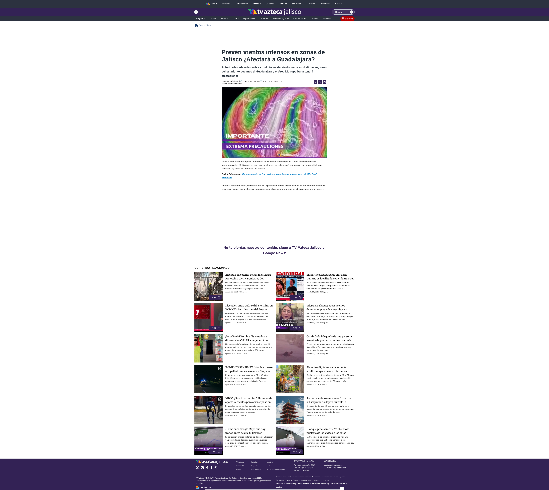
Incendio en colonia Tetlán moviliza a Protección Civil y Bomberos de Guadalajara (248, 276)
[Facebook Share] (324, 82)
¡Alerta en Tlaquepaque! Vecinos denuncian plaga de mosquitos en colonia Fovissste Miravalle (327, 307)
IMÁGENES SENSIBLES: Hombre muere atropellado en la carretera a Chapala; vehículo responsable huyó (248, 369)
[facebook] (211, 468)
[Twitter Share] (315, 82)
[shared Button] (320, 82)
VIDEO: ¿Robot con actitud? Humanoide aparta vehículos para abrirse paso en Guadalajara (248, 400)
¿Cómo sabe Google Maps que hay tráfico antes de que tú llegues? (245, 431)
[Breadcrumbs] (197, 25)
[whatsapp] (215, 468)
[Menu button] (205, 12)
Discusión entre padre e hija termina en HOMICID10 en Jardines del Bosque (249, 307)
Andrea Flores (236, 84)
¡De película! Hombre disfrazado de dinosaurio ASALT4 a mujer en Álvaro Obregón (248, 338)
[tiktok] (207, 468)
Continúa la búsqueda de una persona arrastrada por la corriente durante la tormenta (329, 338)
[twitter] (197, 468)
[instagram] (202, 468)
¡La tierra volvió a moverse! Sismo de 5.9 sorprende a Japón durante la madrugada (329, 400)
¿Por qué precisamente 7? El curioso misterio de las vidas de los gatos (328, 431)
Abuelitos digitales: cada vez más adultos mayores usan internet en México (327, 369)
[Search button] (351, 12)
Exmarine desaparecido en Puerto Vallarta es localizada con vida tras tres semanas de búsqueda (330, 276)
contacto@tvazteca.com (334, 465)
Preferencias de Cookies (301, 477)
